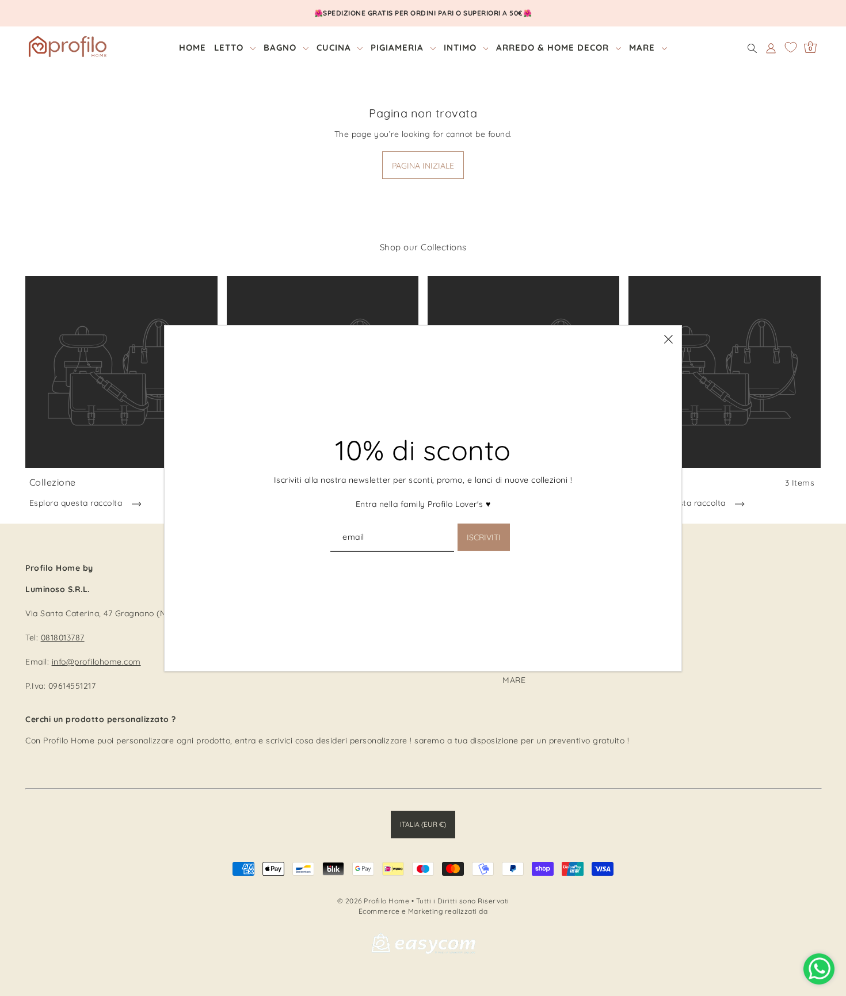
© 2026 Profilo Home (373, 900)
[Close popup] (668, 339)
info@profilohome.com (96, 662)
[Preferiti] (791, 47)
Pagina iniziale (423, 166)
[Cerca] (752, 48)
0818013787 (63, 637)
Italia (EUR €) (423, 824)
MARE (513, 680)
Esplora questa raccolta (77, 503)
